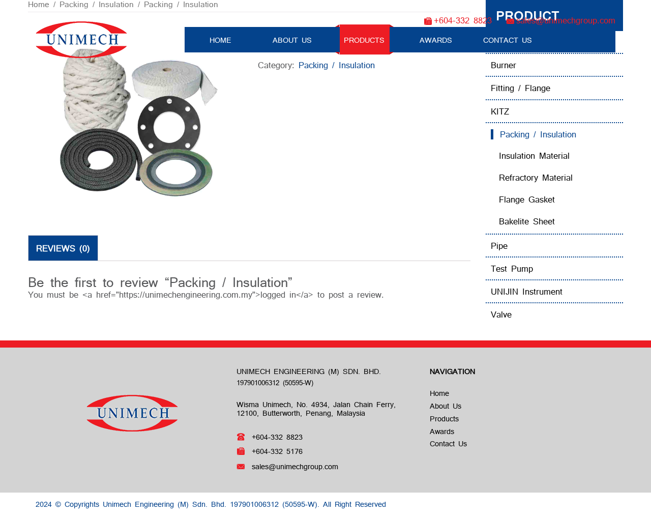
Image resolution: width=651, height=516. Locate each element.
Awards (436, 40)
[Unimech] (81, 38)
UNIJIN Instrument (527, 291)
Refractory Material (536, 177)
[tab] (63, 248)
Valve (501, 314)
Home (220, 40)
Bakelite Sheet (527, 221)
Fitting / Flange (520, 88)
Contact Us (507, 40)
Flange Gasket (527, 199)
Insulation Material (534, 155)
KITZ (500, 111)
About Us (292, 40)
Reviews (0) (63, 248)
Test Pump (512, 268)
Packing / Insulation (538, 134)
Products (364, 40)
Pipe (499, 245)
